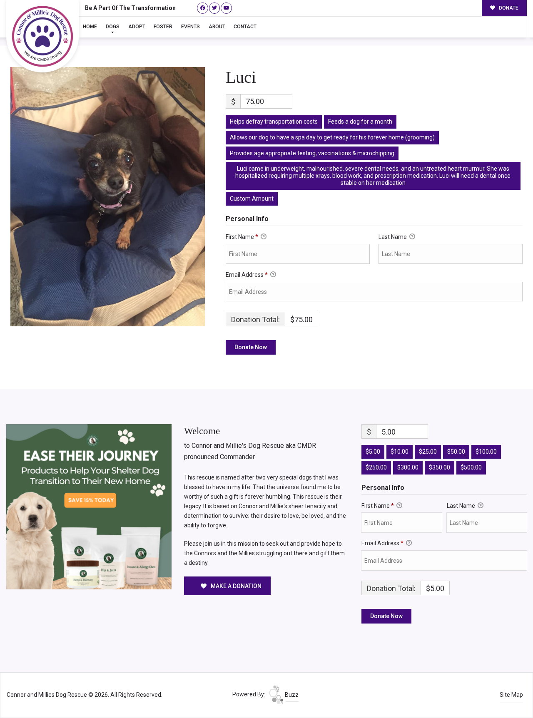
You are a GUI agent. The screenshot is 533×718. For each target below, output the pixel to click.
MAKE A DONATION (235, 586)
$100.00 (486, 451)
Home (90, 27)
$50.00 (456, 451)
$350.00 (439, 467)
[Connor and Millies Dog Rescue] (42, 36)
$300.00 (407, 467)
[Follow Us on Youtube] (226, 8)
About (217, 27)
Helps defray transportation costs (274, 121)
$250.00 (376, 467)
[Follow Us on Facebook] (202, 8)
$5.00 (373, 451)
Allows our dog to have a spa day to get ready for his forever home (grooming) (332, 137)
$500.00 (471, 467)
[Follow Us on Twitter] (214, 8)
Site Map (511, 694)
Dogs (113, 27)
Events (190, 27)
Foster (163, 27)
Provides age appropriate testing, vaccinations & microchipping (312, 153)
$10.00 (399, 451)
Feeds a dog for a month (360, 121)
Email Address (247, 274)
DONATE (508, 8)
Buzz (291, 694)
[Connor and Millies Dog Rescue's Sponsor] (89, 506)
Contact (245, 27)
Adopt (136, 27)
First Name (242, 237)
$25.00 (428, 451)
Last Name (393, 237)
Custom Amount (252, 198)
